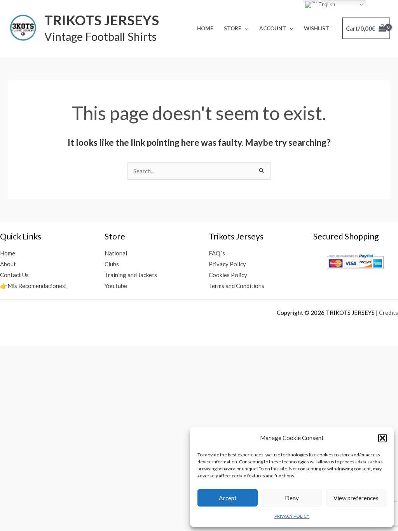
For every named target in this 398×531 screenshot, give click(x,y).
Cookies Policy (228, 274)
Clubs (112, 263)
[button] (382, 438)
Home (205, 28)
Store (232, 28)
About (8, 263)
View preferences (356, 497)
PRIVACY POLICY (291, 516)
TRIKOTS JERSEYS (101, 20)
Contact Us (14, 274)
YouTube (116, 285)
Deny (292, 497)
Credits (388, 312)
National (116, 253)
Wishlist (316, 28)
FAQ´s (217, 253)
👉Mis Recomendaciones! (33, 285)
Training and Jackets (131, 274)
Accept (228, 497)
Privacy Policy (227, 263)
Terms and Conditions (236, 285)
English (326, 4)
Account (272, 28)
